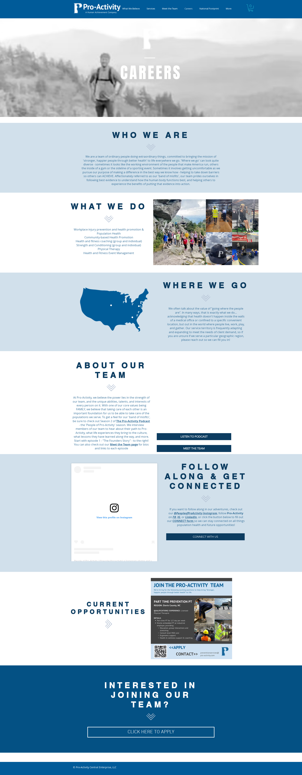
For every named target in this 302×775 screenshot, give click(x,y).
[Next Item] (252, 232)
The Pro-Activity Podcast (133, 421)
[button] (151, 9)
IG (178, 517)
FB (174, 517)
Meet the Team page (124, 444)
